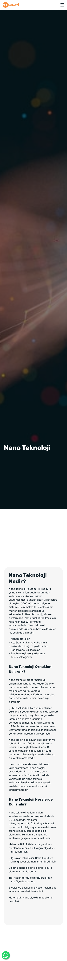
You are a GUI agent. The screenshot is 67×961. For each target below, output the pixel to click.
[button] (62, 5)
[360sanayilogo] (11, 5)
